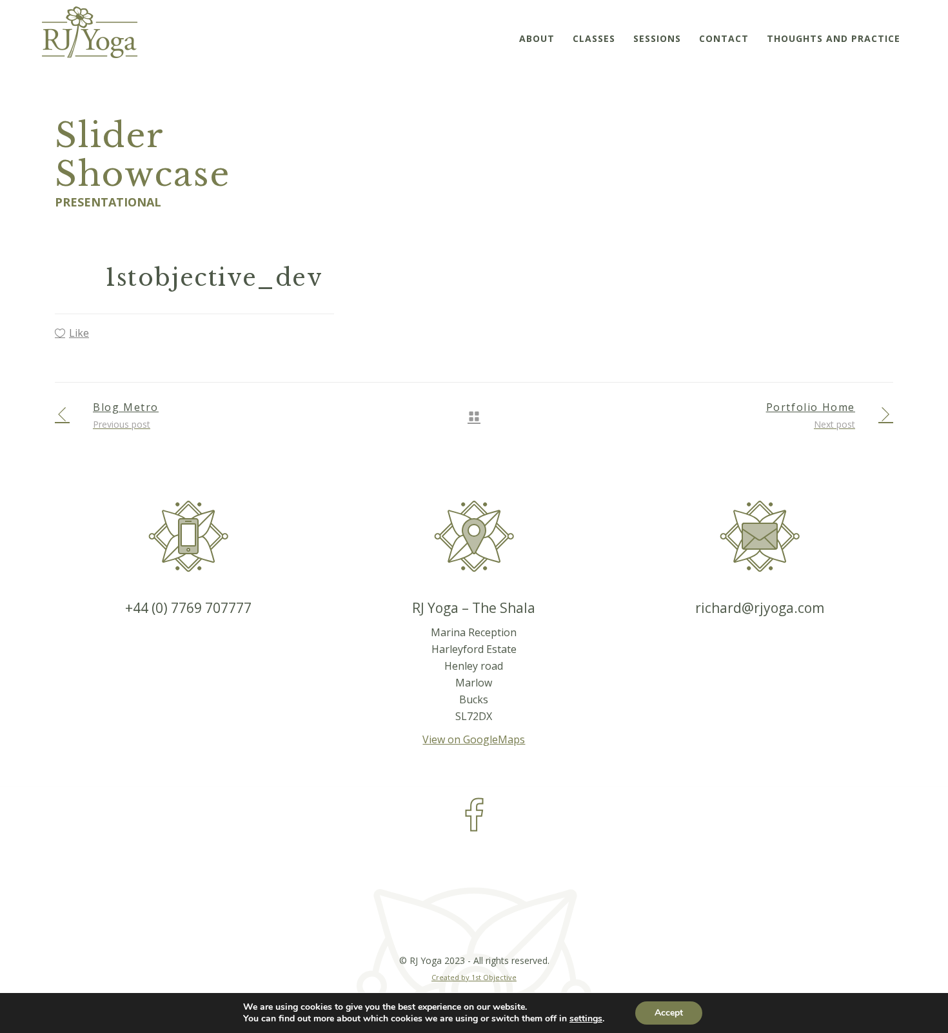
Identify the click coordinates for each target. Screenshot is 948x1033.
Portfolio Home (810, 407)
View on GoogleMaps (473, 739)
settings (585, 1019)
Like (79, 333)
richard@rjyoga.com (759, 608)
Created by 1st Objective (474, 977)
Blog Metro (126, 407)
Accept (669, 1013)
